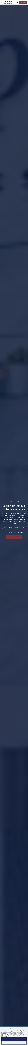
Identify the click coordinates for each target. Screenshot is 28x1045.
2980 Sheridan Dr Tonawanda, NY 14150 (15, 527)
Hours (21, 532)
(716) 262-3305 (11, 532)
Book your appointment (14, 537)
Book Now (23, 2)
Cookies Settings (14, 1042)
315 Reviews (17, 501)
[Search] (17, 2)
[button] (2, 2)
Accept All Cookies (14, 1039)
